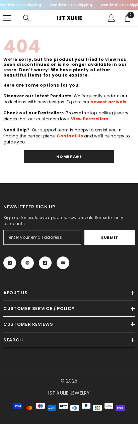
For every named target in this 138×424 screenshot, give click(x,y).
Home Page (68, 156)
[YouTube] (63, 262)
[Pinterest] (27, 262)
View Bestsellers (90, 119)
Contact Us (70, 136)
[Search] (26, 18)
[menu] (7, 18)
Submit (109, 237)
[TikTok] (45, 262)
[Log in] (111, 18)
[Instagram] (9, 262)
